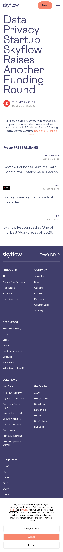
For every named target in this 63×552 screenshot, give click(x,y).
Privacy (25, 509)
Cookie (13, 509)
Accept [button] (31, 536)
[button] (57, 5)
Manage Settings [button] (31, 528)
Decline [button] (31, 545)
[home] (11, 5)
